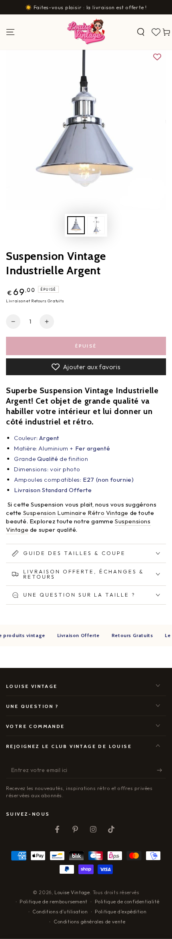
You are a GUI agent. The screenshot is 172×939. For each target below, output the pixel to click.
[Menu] (10, 32)
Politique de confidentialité (127, 902)
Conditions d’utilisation (60, 912)
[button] (140, 32)
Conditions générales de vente (89, 922)
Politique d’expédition (120, 912)
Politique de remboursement (54, 902)
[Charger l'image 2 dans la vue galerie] (96, 225)
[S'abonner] (161, 770)
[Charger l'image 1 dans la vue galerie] (76, 225)
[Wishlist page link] (156, 32)
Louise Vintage (72, 892)
